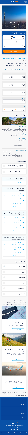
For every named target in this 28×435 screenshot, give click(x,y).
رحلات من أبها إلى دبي (19, 193)
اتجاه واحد (13, 32)
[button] (14, 166)
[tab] (22, 69)
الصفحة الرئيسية (23, 58)
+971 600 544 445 (14, 430)
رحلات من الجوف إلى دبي (19, 198)
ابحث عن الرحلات (13, 51)
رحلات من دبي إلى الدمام (19, 249)
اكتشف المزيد (18, 330)
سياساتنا (19, 427)
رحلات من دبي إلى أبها (19, 242)
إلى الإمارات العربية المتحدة (9, 58)
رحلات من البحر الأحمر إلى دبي (18, 195)
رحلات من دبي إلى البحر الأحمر (18, 244)
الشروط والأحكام (11, 427)
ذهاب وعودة (21, 32)
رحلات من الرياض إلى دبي (18, 203)
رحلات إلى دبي (21, 182)
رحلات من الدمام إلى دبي (19, 200)
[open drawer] (25, 1)
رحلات (17, 58)
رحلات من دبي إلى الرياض (18, 252)
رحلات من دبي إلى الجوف (19, 247)
